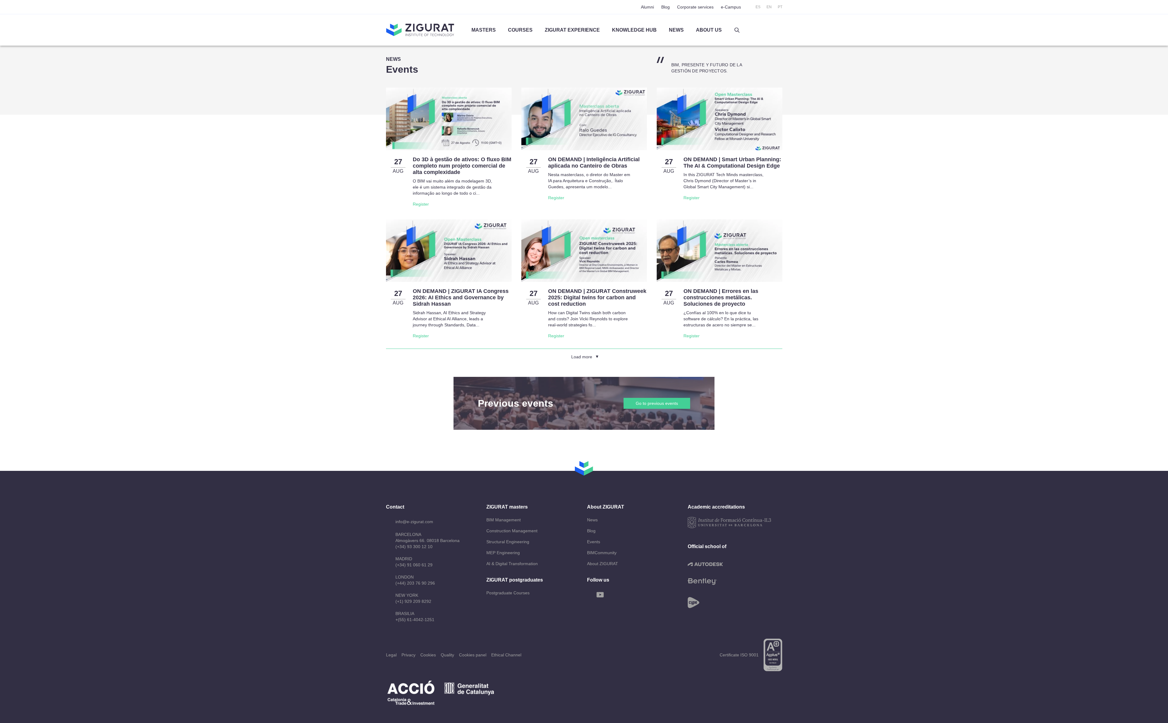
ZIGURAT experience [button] (572, 30)
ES (758, 7)
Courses (520, 30)
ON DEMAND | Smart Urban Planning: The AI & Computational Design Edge (732, 162)
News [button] (676, 30)
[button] (737, 30)
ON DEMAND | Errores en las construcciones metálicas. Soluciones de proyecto (720, 297)
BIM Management (503, 519)
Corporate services (695, 7)
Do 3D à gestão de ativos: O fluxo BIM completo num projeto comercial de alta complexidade (462, 165)
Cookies (428, 654)
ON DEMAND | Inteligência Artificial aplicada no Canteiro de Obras (594, 162)
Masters (483, 30)
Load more (581, 356)
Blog (665, 7)
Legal (391, 654)
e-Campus (731, 7)
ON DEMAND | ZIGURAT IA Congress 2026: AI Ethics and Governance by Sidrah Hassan (461, 297)
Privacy (408, 654)
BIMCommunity (602, 552)
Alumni (647, 7)
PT (780, 7)
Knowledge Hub (634, 30)
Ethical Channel (506, 654)
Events (593, 541)
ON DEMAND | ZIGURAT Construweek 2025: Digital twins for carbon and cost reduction (597, 297)
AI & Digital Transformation (512, 563)
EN (769, 7)
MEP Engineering (503, 552)
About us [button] (709, 30)
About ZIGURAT (602, 563)
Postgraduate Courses (508, 592)
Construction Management (511, 530)
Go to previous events (657, 403)
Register (421, 204)
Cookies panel (472, 654)
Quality (447, 654)
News (592, 519)
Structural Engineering (507, 541)
